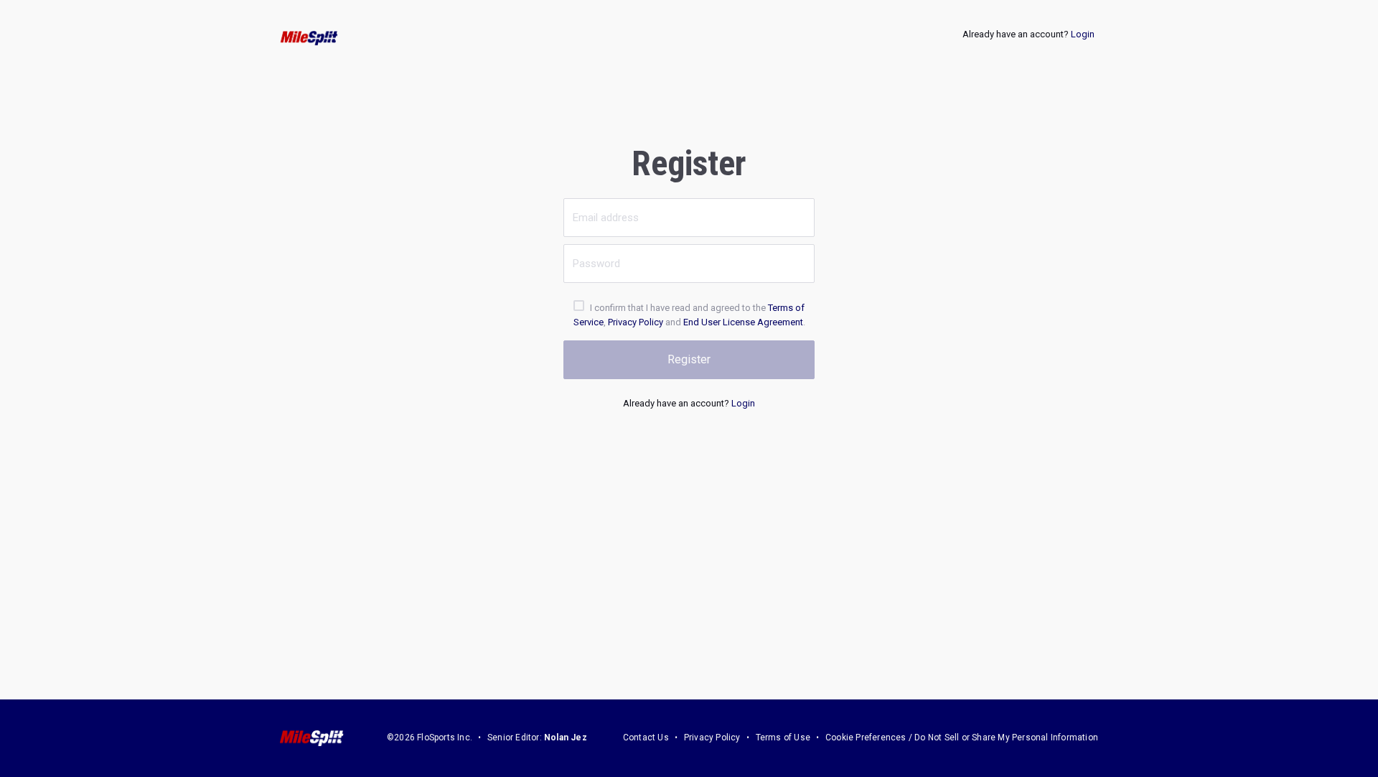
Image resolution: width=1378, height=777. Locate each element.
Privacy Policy (635, 322)
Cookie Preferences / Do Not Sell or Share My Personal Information (961, 737)
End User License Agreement (743, 322)
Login (1083, 34)
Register (689, 359)
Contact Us (646, 737)
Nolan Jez (565, 737)
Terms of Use (783, 737)
